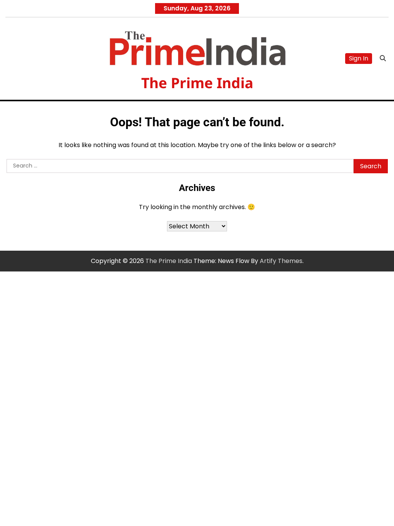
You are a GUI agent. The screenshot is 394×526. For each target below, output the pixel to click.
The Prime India (197, 82)
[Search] (383, 58)
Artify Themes (281, 260)
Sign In (358, 58)
